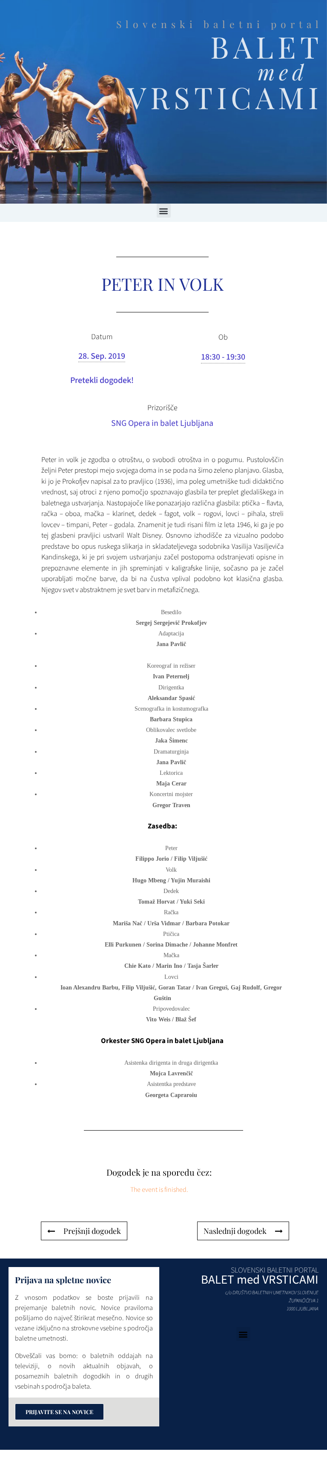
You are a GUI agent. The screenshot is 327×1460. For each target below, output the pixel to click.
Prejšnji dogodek (92, 1231)
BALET (266, 46)
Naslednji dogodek (235, 1231)
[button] (164, 211)
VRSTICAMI (225, 97)
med (283, 71)
